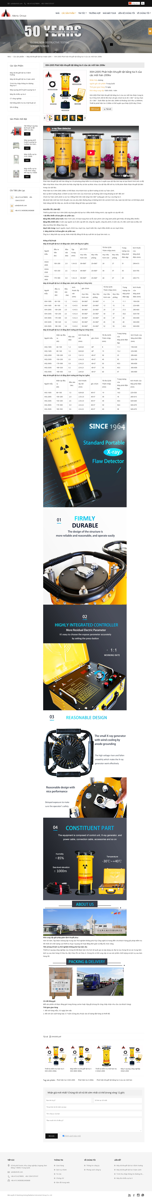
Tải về (107, 109)
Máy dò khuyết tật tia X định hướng (20, 74)
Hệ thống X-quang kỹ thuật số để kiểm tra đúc (30, 128)
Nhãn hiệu (94, 80)
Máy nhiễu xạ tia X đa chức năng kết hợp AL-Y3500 (30, 170)
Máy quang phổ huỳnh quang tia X (23, 90)
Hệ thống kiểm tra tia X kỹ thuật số (22, 103)
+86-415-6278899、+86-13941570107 (40, 3)
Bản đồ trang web (63, 1182)
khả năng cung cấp (97, 90)
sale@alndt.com (16, 3)
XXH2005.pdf (55, 1037)
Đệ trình (51, 1136)
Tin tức (58, 1174)
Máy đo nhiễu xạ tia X (18, 94)
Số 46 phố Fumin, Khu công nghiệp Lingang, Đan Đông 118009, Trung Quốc (29, 1166)
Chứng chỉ (60, 1178)
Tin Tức (81, 13)
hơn (27, 134)
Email (95, 109)
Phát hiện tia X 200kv (86, 1080)
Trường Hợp (95, 13)
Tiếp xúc (11, 1160)
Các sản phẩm (18, 57)
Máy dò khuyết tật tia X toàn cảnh (39, 57)
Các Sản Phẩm (68, 13)
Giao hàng (60, 1165)
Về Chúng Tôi (143, 13)
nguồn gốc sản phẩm (98, 83)
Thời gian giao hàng (97, 87)
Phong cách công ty (93, 1170)
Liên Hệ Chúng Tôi (126, 13)
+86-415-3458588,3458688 (24, 210)
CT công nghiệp (15, 98)
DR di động (14, 107)
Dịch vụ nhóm (61, 1170)
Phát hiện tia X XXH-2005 (66, 1080)
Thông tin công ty (92, 1165)
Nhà (57, 13)
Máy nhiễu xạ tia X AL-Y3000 (30, 155)
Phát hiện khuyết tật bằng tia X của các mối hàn (114, 1080)
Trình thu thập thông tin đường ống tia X (21, 84)
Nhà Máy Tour (109, 13)
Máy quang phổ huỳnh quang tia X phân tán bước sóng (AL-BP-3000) (30, 142)
